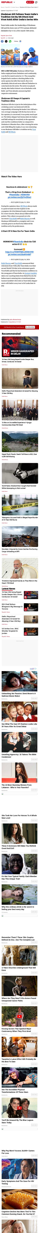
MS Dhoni (11, 132)
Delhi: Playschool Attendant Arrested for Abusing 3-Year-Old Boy (20, 392)
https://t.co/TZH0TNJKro (15, 252)
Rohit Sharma (25, 218)
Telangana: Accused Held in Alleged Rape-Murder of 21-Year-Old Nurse (20, 518)
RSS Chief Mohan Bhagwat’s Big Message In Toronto (12, 606)
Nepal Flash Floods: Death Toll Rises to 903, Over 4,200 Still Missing (19, 455)
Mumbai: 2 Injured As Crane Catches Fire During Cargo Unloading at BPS (19, 550)
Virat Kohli (13, 218)
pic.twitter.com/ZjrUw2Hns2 (19, 197)
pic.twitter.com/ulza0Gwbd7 (19, 254)
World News (5, 428)
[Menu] (36, 2)
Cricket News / (15, 7)
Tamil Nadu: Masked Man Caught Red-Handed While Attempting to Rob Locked (19, 487)
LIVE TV (31, 2)
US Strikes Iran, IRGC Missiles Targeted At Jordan (10, 630)
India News (4, 364)
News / (3, 7)
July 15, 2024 (25, 202)
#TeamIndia (14, 194)
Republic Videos (6, 612)
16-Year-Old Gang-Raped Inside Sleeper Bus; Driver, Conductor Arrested (18, 360)
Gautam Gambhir (31, 273)
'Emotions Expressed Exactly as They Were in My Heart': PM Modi (19, 582)
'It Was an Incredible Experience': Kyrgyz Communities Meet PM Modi (16, 423)
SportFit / (8, 7)
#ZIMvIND (25, 194)
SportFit (3, 38)
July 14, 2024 (25, 259)
